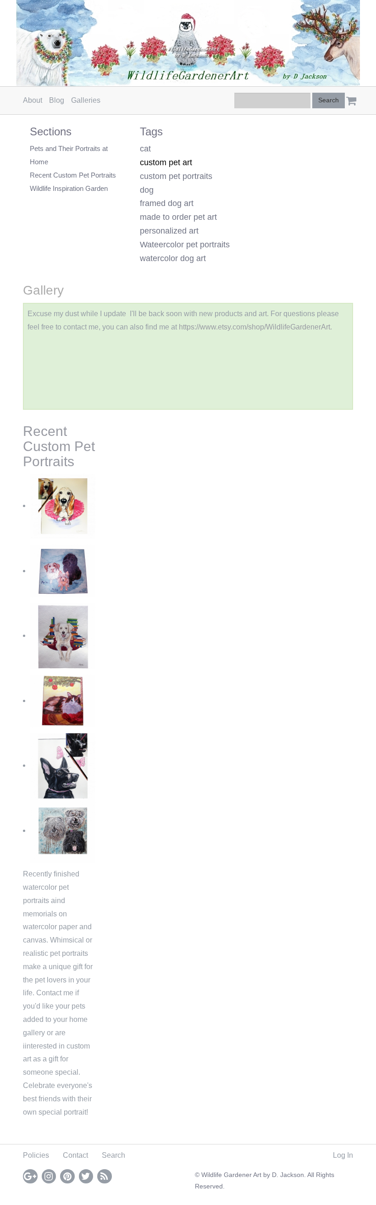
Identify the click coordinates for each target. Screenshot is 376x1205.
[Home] (188, 43)
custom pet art (166, 162)
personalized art (169, 230)
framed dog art (167, 203)
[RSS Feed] (104, 1176)
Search (113, 1155)
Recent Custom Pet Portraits (73, 175)
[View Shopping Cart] (349, 98)
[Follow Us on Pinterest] (67, 1176)
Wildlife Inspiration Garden (69, 188)
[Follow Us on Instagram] (49, 1176)
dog (147, 190)
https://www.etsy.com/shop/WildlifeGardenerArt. (255, 327)
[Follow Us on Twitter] (86, 1176)
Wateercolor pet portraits (185, 244)
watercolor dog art (173, 258)
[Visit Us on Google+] (30, 1176)
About (32, 100)
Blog (56, 100)
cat (145, 148)
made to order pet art (178, 217)
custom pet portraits (176, 176)
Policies (36, 1155)
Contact (75, 1155)
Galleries (85, 100)
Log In (343, 1155)
